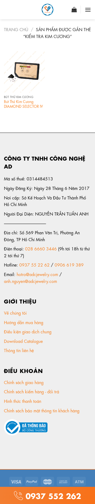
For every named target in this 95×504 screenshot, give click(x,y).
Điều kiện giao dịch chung (28, 331)
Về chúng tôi (16, 312)
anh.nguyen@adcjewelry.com (30, 281)
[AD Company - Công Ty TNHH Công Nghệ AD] (47, 9)
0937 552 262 (52, 495)
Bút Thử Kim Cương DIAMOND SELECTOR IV (23, 103)
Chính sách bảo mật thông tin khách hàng (42, 410)
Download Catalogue (24, 341)
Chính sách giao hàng (24, 382)
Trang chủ (16, 29)
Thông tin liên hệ (19, 350)
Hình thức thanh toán (23, 401)
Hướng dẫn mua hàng (23, 322)
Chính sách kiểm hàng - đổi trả (32, 391)
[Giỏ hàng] (74, 9)
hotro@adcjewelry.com (37, 274)
